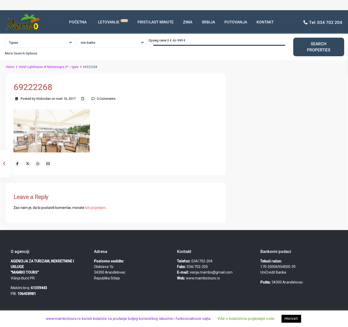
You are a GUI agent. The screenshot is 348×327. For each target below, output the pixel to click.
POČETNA (78, 22)
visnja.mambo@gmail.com (211, 272)
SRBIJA (208, 22)
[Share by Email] (48, 164)
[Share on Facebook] (17, 164)
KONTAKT (265, 22)
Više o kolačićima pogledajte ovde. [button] (246, 318)
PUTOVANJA (235, 22)
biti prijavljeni (95, 208)
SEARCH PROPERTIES (318, 46)
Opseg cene (157, 40)
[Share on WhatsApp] (38, 164)
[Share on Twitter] (27, 164)
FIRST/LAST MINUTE (155, 22)
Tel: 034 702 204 (325, 22)
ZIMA (187, 22)
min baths (88, 43)
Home (10, 67)
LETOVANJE (112, 21)
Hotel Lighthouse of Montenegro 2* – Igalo (48, 67)
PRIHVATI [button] (291, 319)
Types (13, 43)
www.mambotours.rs (203, 278)
